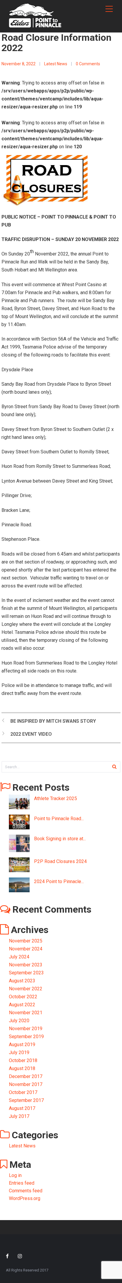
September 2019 (26, 1036)
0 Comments (88, 63)
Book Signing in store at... (60, 838)
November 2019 (25, 1028)
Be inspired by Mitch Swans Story (53, 721)
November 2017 (25, 1084)
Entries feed (21, 1183)
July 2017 (19, 1116)
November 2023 (25, 965)
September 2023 (26, 973)
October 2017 (23, 1092)
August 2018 (22, 1068)
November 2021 (25, 1012)
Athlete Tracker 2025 (55, 798)
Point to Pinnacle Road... (59, 818)
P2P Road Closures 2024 (60, 861)
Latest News (55, 63)
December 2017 (25, 1076)
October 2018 (23, 1060)
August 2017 (22, 1108)
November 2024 (25, 949)
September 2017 (26, 1100)
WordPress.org (24, 1198)
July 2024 (19, 957)
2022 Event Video (31, 734)
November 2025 (25, 941)
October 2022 (23, 996)
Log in (15, 1175)
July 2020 (19, 1020)
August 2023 (22, 981)
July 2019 (19, 1052)
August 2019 (22, 1044)
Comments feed (25, 1191)
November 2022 (25, 988)
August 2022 (22, 1004)
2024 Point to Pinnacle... (59, 881)
